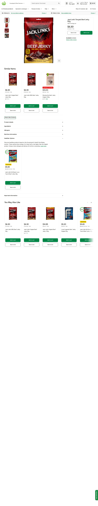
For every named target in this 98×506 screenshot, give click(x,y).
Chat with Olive (96, 495)
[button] (7, 20)
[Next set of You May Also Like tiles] (91, 202)
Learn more (43, 146)
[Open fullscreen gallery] (59, 61)
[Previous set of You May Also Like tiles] (87, 202)
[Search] (59, 3)
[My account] (78, 3)
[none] (82, 3)
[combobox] (45, 3)
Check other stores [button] (71, 40)
